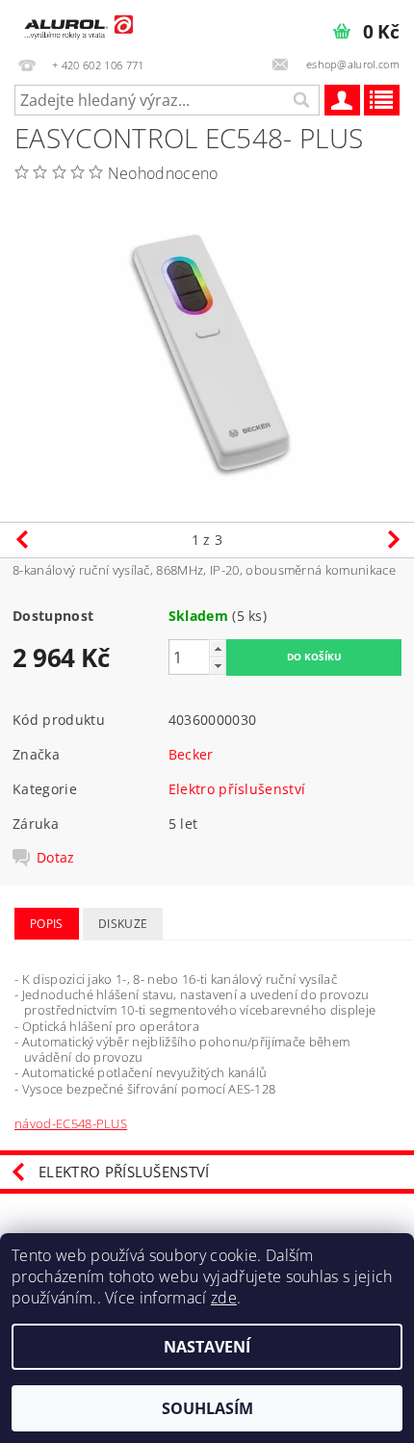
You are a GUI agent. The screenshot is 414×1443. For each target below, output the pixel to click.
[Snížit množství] (217, 666)
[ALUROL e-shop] (77, 25)
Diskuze (122, 923)
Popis (47, 923)
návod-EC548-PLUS (70, 1123)
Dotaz (56, 857)
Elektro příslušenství (237, 789)
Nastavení (207, 1346)
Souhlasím (207, 1408)
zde (224, 1297)
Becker (191, 754)
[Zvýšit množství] (217, 648)
